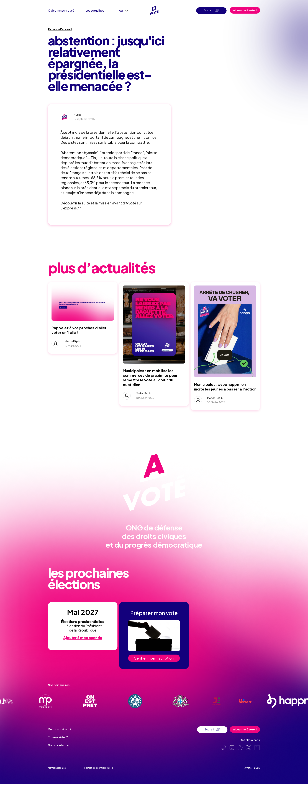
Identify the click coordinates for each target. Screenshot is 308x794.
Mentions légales (57, 768)
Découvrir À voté (59, 729)
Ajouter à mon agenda (82, 637)
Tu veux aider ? (58, 737)
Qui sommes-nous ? (61, 10)
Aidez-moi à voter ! (245, 10)
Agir (121, 10)
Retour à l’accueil (60, 29)
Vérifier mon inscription (154, 658)
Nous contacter (59, 745)
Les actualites (95, 10)
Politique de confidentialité (98, 768)
